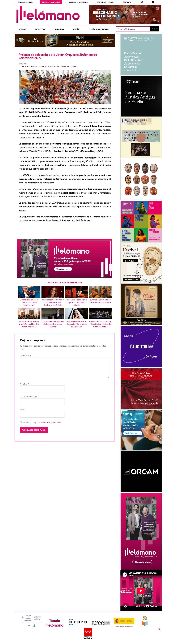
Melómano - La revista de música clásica (48, 14)
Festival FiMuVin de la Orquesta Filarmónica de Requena (76, 324)
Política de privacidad (51, 422)
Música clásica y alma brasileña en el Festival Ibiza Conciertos (29, 324)
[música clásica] (141, 430)
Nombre (24, 384)
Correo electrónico (29, 396)
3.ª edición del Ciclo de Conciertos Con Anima (100, 301)
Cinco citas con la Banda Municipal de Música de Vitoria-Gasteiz (100, 324)
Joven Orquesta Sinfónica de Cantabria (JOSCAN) (56, 66)
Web (22, 409)
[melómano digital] (141, 54)
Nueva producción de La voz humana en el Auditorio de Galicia (53, 302)
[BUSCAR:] (133, 29)
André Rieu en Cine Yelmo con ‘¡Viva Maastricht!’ (29, 302)
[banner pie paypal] (88, 633)
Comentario (26, 355)
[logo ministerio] (124, 621)
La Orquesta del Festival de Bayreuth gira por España (53, 324)
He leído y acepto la (42, 422)
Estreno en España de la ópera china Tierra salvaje (76, 302)
